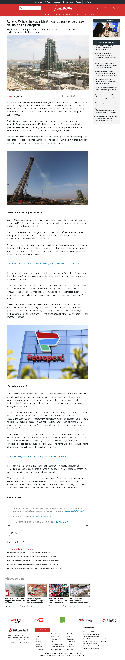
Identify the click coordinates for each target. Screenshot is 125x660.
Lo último (37, 14)
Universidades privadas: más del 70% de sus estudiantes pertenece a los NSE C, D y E (106, 118)
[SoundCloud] (110, 8)
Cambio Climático (56, 649)
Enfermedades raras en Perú (92, 634)
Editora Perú (49, 653)
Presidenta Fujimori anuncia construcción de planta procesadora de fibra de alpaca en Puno (58, 601)
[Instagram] (105, 8)
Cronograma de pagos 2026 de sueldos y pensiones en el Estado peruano (106, 47)
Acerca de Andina (60, 653)
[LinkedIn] (97, 8)
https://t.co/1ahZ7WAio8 (75, 511)
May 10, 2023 (61, 521)
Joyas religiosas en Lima (91, 636)
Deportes (54, 639)
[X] (93, 8)
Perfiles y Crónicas (57, 644)
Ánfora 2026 (55, 636)
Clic (52, 641)
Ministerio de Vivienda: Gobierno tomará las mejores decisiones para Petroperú (32, 565)
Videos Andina (15, 578)
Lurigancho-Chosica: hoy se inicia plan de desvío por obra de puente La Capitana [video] (106, 65)
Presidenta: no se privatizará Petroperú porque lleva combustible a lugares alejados (34, 569)
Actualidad (48, 14)
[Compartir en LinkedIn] (24, 606)
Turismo (78, 2)
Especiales (56, 2)
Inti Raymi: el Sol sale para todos (94, 648)
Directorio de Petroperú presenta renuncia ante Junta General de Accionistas (32, 557)
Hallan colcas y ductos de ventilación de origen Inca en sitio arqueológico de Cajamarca (106, 73)
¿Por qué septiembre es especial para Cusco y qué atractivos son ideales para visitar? (106, 89)
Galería (58, 14)
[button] (6, 593)
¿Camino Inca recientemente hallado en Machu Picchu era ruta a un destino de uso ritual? (106, 111)
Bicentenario (38, 2)
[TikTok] (118, 8)
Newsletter (94, 14)
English (12, 8)
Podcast (85, 14)
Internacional (39, 649)
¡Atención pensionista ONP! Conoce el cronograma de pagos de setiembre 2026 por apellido (106, 97)
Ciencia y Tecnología (57, 647)
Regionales (38, 647)
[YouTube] (101, 8)
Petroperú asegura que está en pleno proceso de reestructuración (28, 553)
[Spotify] (114, 8)
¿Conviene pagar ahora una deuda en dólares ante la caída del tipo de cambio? (106, 81)
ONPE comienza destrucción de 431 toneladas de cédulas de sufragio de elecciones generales (79, 602)
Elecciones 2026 (88, 632)
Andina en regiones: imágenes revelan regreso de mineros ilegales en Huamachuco (36, 601)
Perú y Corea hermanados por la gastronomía (98, 646)
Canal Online (67, 14)
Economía (38, 641)
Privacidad (77, 653)
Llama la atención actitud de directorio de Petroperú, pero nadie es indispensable (33, 561)
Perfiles (47, 2)
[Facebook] (88, 8)
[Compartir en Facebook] (20, 606)
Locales (37, 644)
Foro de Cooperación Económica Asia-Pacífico (98, 639)
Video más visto (106, 20)
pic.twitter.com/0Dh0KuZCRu (43, 516)
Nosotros (70, 649)
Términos (70, 653)
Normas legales (68, 2)
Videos (76, 14)
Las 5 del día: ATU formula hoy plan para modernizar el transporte (15, 601)
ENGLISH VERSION (42, 630)
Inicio (36, 634)
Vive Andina (87, 2)
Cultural (53, 634)
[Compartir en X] (22, 606)
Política (37, 639)
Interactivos (71, 641)
